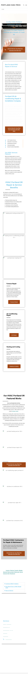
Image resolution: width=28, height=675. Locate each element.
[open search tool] (23, 5)
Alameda (5, 572)
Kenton (21, 572)
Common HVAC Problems (12, 583)
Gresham (13, 411)
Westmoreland (10, 572)
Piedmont (12, 570)
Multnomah (16, 572)
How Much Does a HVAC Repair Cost (13, 587)
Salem (17, 411)
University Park (6, 573)
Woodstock (12, 573)
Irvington (8, 570)
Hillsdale (20, 570)
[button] (14, 583)
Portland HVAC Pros (10, 5)
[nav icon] (26, 5)
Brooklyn (16, 570)
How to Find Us (9, 590)
